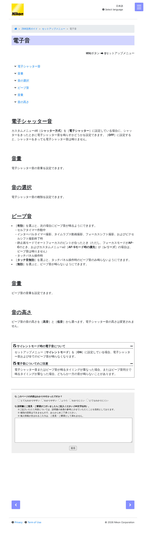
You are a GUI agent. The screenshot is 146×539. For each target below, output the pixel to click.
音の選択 (23, 80)
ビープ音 (23, 87)
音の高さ (23, 102)
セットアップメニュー (53, 28)
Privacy (18, 522)
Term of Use (34, 522)
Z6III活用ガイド (30, 28)
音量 (20, 73)
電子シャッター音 (29, 66)
